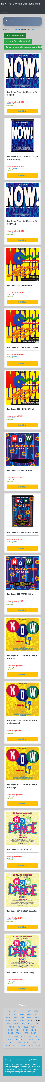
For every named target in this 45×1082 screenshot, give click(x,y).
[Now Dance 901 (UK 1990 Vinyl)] (22, 951)
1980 (7, 1017)
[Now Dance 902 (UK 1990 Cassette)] (22, 511)
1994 (30, 1023)
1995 (37, 1023)
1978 (29, 1014)
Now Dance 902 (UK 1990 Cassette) (22, 532)
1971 (15, 1011)
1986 (8, 1020)
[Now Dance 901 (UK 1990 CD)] (22, 828)
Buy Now (22, 111)
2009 (15, 1036)
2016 (30, 1039)
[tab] (15, 35)
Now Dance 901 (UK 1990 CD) (19, 849)
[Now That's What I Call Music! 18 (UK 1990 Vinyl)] (22, 200)
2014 (16, 1039)
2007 (33, 1033)
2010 (23, 1036)
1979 (36, 1014)
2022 (7, 1045)
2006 (26, 1033)
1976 (15, 1014)
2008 (8, 1036)
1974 (36, 1011)
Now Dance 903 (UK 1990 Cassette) (22, 347)
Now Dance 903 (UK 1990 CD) (19, 286)
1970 (7, 1011)
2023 (15, 1045)
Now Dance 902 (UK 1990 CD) (19, 471)
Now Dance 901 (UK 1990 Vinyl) (20, 972)
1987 (15, 1020)
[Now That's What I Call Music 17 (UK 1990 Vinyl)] (22, 763)
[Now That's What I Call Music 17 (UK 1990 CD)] (22, 634)
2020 (26, 1042)
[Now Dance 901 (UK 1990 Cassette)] (22, 890)
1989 (17, 29)
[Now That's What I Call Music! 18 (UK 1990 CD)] (22, 71)
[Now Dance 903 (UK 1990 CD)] (22, 264)
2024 (22, 1045)
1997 (19, 1027)
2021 (33, 1042)
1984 (29, 1017)
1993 (23, 1023)
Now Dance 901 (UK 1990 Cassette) (21, 911)
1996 (11, 1027)
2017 (38, 1039)
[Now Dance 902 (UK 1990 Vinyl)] (22, 573)
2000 (10, 1030)
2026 (38, 1045)
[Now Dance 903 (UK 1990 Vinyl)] (22, 388)
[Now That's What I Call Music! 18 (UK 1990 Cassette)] (22, 135)
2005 (18, 1033)
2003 (33, 1030)
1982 (22, 1017)
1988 (22, 1020)
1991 (33, 29)
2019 (18, 1042)
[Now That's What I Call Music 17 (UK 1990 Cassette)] (22, 699)
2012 (37, 1036)
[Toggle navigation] (4, 10)
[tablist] (22, 41)
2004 (10, 1033)
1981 (15, 1017)
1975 (8, 1014)
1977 (22, 1014)
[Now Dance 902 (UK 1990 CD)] (22, 449)
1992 (15, 1023)
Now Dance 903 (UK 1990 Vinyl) (20, 409)
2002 (25, 1030)
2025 (30, 1045)
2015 (23, 1039)
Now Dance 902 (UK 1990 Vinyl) (20, 594)
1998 (26, 1027)
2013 (8, 1039)
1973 (29, 1011)
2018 (11, 1042)
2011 (30, 1036)
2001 (18, 1030)
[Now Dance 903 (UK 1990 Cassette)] (22, 326)
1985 (36, 1017)
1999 (33, 1027)
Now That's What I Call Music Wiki (20, 3)
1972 (21, 1011)
